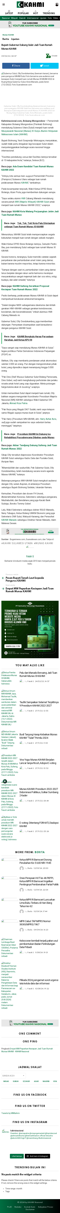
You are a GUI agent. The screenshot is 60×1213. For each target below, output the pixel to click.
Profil (9, 1207)
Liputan (43, 18)
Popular (23, 13)
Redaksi (17, 1207)
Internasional (33, 18)
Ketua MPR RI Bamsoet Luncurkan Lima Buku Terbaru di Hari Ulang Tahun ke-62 (37, 903)
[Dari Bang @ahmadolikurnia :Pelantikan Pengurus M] (44, 1150)
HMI (23, 198)
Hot (35, 13)
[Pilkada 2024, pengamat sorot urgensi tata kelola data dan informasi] (9, 985)
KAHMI (24, 182)
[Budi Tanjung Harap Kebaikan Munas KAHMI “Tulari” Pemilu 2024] (9, 740)
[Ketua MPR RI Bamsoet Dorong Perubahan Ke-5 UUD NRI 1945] (9, 864)
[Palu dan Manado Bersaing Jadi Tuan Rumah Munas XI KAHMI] (9, 678)
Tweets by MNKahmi (10, 1113)
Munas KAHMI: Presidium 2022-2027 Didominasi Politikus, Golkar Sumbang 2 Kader (39, 792)
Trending (49, 13)
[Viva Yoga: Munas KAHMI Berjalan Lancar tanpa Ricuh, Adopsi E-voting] (9, 765)
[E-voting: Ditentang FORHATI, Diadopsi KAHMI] (9, 828)
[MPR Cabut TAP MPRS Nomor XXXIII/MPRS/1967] (9, 926)
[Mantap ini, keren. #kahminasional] (16, 1143)
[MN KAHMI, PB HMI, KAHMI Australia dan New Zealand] (16, 1147)
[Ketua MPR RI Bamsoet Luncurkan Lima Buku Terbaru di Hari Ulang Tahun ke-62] (9, 904)
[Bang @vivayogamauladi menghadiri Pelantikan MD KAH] (44, 1147)
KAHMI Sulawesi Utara (18, 543)
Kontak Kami (29, 1207)
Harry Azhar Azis (48, 419)
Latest (9, 13)
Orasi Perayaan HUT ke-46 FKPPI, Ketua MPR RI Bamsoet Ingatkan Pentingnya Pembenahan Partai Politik (39, 881)
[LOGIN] (57, 4)
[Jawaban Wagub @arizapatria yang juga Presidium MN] (44, 1143)
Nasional (6, 18)
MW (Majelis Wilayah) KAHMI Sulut (32, 201)
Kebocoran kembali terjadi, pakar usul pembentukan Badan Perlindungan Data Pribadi (39, 944)
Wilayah (14, 18)
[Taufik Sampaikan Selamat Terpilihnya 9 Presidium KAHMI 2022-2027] (9, 707)
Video (55, 18)
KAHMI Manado (9, 520)
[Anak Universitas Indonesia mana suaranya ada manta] (16, 1150)
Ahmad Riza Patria (18, 403)
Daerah (22, 18)
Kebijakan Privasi (45, 1207)
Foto (50, 18)
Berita (40, 852)
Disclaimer (30, 1209)
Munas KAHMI (8, 35)
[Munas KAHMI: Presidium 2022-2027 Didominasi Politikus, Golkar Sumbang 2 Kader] (9, 796)
